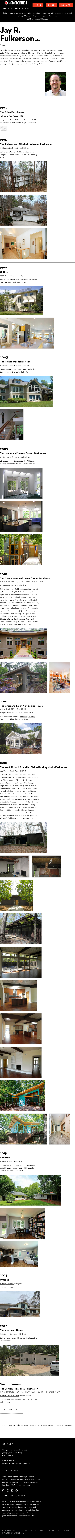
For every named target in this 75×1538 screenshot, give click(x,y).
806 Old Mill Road (6, 1334)
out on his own (26, 64)
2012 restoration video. (25, 818)
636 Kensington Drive (8, 148)
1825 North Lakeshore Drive (11, 713)
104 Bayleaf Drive (7, 1284)
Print (51, 5)
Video (30, 622)
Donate (65, 5)
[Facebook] (3, 1490)
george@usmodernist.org (12, 1453)
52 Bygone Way (6, 116)
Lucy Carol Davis (6, 61)
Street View (13, 1409)
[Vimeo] (12, 1490)
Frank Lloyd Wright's (10, 592)
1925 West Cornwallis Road (10, 365)
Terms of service (47, 1530)
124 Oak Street (6, 1161)
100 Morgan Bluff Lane (8, 457)
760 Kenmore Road (7, 585)
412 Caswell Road (7, 771)
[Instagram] (8, 1490)
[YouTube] (17, 1490)
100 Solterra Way (6, 276)
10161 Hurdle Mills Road (9, 1396)
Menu (38, 5)
